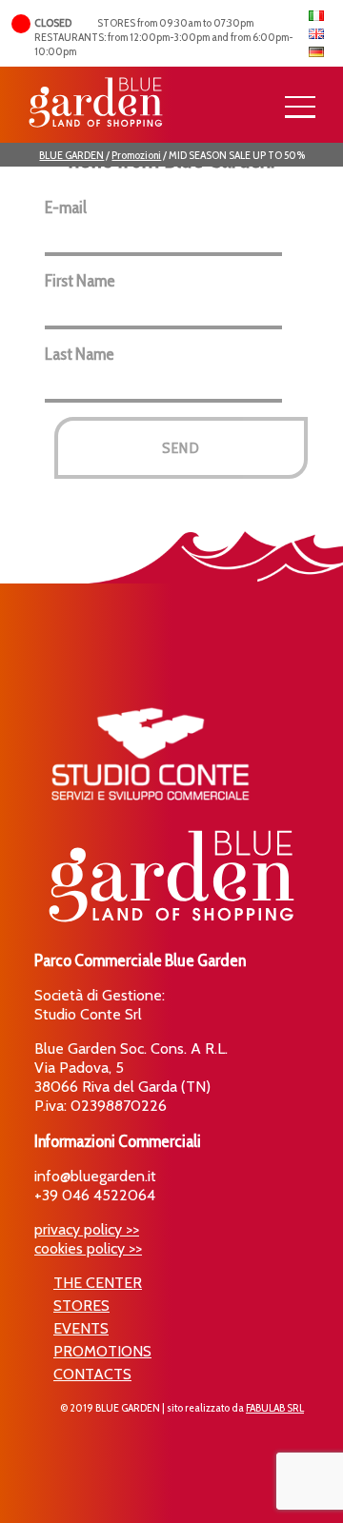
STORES (81, 1305)
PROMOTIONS (102, 1351)
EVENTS (81, 1328)
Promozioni (136, 155)
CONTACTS (92, 1374)
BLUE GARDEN (71, 155)
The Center (97, 1283)
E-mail (66, 207)
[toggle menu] (300, 107)
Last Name (79, 354)
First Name (80, 280)
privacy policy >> (86, 1229)
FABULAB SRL (275, 1407)
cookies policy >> (88, 1248)
